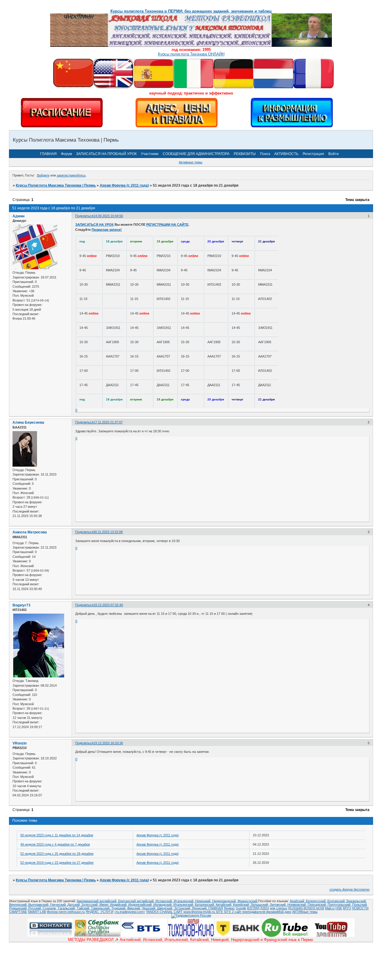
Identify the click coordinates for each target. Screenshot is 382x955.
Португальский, (340, 904)
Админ (18, 216)
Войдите (43, 175)
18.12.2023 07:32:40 (108, 605)
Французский (248, 901)
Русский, (35, 908)
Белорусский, (316, 901)
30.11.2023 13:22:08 (108, 532)
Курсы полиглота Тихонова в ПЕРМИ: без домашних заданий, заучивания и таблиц (191, 11)
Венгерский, (18, 904)
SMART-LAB (37, 912)
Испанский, (164, 901)
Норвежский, (297, 904)
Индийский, (119, 904)
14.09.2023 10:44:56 (108, 216)
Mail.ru (330, 908)
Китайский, (224, 904)
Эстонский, (183, 908)
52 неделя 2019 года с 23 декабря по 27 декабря (56, 862)
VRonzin (20, 743)
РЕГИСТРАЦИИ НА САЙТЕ (167, 224)
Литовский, (278, 904)
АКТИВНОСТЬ (286, 154)
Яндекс (229, 908)
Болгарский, (336, 901)
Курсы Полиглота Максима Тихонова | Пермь (56, 185)
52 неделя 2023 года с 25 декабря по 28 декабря (56, 853)
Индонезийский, (140, 904)
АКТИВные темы (305, 912)
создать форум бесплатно (349, 889)
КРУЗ (347, 908)
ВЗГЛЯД (253, 908)
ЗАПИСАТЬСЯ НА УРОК (94, 224)
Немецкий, (203, 901)
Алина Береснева (28, 422)
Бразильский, (356, 901)
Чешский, (149, 908)
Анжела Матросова (30, 532)
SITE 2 (229, 912)
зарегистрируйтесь (71, 175)
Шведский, (165, 908)
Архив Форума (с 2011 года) (124, 185)
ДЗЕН (264, 908)
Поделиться (84, 216)
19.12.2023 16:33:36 (108, 743)
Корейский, (242, 904)
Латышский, (260, 904)
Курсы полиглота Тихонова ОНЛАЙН (191, 54)
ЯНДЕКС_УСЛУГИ (99, 912)
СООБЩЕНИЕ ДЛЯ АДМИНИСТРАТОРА (196, 154)
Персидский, (318, 904)
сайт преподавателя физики (255, 912)
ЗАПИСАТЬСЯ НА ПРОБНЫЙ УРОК (106, 154)
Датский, (74, 904)
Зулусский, (90, 904)
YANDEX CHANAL (159, 912)
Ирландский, (163, 904)
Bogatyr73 (21, 605)
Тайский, (84, 908)
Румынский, (18, 908)
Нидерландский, (225, 901)
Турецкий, (119, 908)
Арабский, (298, 901)
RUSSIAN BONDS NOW (306, 908)
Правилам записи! (107, 229)
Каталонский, (205, 904)
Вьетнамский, (39, 904)
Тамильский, (101, 908)
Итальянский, (184, 901)
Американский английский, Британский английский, (116, 901)
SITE (220, 912)
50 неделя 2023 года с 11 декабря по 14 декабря (56, 835)
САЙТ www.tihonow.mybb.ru (195, 912)
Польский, (360, 904)
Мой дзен (284, 912)
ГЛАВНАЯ (48, 154)
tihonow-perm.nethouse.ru (66, 912)
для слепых (278, 908)
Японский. (200, 908)
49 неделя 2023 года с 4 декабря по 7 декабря (55, 844)
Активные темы (190, 162)
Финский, (134, 908)
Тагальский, (67, 908)
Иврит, (104, 904)
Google (241, 908)
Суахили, (50, 908)
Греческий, (58, 904)
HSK (338, 908)
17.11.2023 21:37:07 (108, 422)
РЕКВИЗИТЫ (245, 154)
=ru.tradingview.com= (129, 912)
